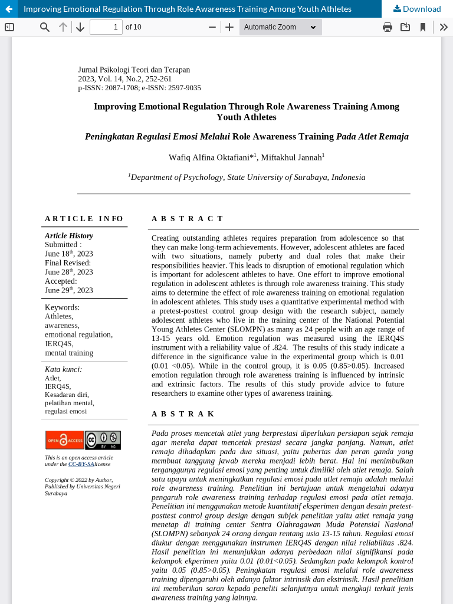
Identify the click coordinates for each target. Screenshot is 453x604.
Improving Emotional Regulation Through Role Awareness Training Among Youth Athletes (188, 9)
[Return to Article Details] (9, 9)
